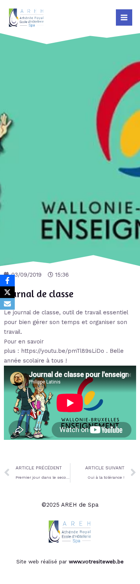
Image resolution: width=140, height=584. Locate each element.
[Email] (7, 304)
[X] (7, 292)
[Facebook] (7, 280)
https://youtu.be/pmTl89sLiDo (62, 350)
